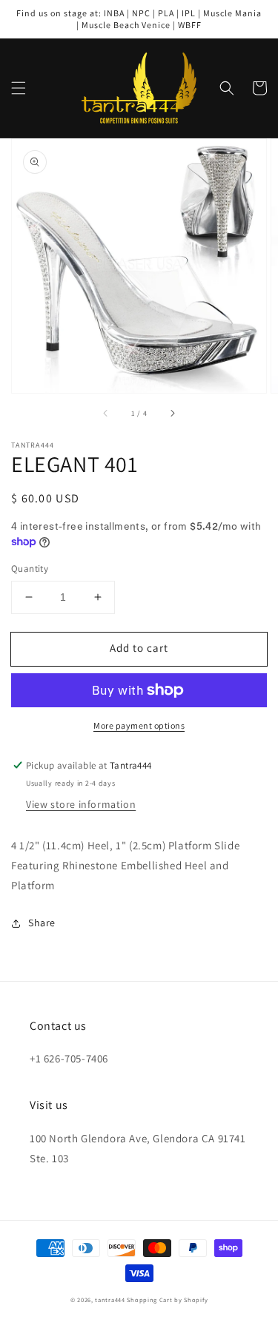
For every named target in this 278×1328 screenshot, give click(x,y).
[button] (18, 88)
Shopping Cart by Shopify (167, 1299)
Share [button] (42, 922)
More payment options (139, 725)
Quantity (29, 568)
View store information (81, 804)
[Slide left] (106, 413)
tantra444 (110, 1299)
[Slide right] (172, 413)
